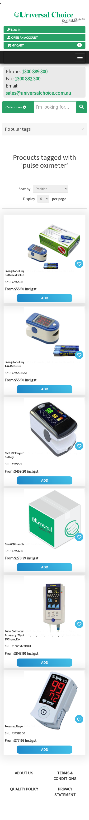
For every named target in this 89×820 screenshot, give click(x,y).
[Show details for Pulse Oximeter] (44, 428)
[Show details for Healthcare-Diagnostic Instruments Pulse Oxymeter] (44, 701)
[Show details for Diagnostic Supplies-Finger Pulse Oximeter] (44, 246)
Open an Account (24, 37)
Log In (15, 30)
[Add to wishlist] (79, 264)
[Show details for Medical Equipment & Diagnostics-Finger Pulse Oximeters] (44, 519)
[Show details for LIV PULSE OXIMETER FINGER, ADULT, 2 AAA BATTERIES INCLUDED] (44, 337)
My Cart (18, 45)
